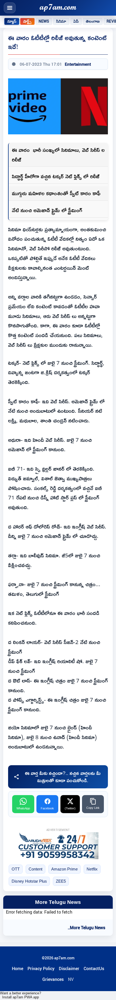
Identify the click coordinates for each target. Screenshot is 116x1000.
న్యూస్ (11, 21)
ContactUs (94, 968)
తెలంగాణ (93, 21)
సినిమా (61, 21)
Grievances (53, 979)
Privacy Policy (41, 968)
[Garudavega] (58, 845)
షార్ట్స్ (27, 21)
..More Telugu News (86, 928)
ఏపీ (76, 21)
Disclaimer (69, 968)
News (44, 21)
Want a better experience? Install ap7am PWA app (20, 995)
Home (17, 968)
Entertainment (78, 64)
